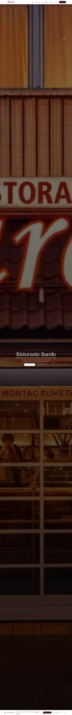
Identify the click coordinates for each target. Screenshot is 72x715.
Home (33, 2)
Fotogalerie (46, 2)
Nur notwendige (56, 712)
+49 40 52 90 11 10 (42, 364)
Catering (51, 2)
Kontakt (56, 2)
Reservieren (62, 2)
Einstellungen (64, 712)
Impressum (18, 713)
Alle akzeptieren (47, 712)
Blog (42, 2)
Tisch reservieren (30, 364)
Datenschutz (37, 712)
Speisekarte (38, 2)
